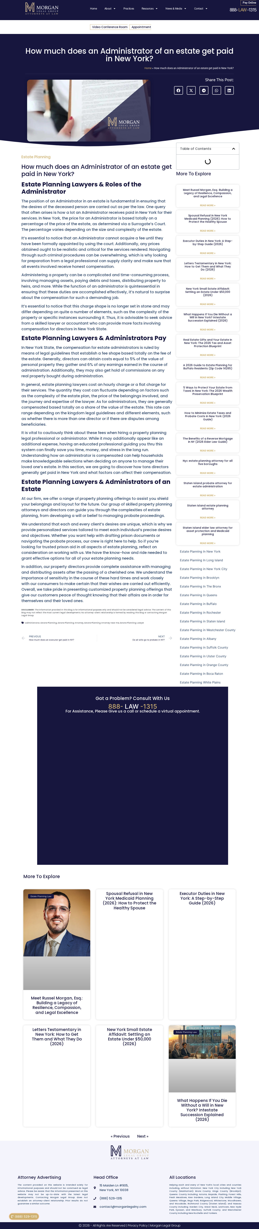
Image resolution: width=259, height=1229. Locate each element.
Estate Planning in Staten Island (202, 621)
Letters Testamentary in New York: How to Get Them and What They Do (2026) (207, 266)
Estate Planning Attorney (70, 622)
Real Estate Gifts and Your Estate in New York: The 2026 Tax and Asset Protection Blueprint (207, 343)
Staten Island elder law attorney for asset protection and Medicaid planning (208, 531)
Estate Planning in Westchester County (207, 630)
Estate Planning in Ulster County (203, 656)
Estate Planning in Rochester (200, 612)
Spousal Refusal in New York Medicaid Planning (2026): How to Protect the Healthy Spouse (207, 219)
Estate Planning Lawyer (132, 622)
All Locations (182, 1177)
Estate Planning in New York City (203, 569)
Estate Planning (36, 157)
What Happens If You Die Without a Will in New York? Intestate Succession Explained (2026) (208, 317)
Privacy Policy (138, 1225)
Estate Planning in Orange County (204, 665)
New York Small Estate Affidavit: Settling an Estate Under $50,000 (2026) (207, 292)
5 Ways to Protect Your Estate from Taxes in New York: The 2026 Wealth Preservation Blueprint (207, 391)
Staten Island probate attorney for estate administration (208, 484)
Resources (148, 8)
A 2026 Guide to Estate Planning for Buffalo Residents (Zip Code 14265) (207, 366)
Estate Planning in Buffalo (198, 604)
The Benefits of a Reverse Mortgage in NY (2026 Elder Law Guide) (208, 440)
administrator (32, 622)
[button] (178, 90)
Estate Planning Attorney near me (101, 622)
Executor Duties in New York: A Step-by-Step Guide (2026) (207, 242)
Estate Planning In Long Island (201, 560)
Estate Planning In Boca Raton (201, 673)
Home (93, 8)
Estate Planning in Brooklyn (199, 578)
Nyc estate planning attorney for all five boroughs (208, 462)
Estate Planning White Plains (200, 682)
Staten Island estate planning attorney (207, 507)
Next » (142, 1136)
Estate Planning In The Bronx (200, 586)
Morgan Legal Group (165, 1225)
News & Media (174, 8)
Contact (198, 8)
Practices (128, 8)
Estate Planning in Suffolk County (204, 647)
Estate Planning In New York (200, 551)
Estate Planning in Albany (198, 639)
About (107, 8)
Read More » (208, 205)
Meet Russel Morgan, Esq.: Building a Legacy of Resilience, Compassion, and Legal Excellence (207, 193)
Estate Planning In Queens (198, 595)
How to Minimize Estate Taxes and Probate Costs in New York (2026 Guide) (207, 416)
